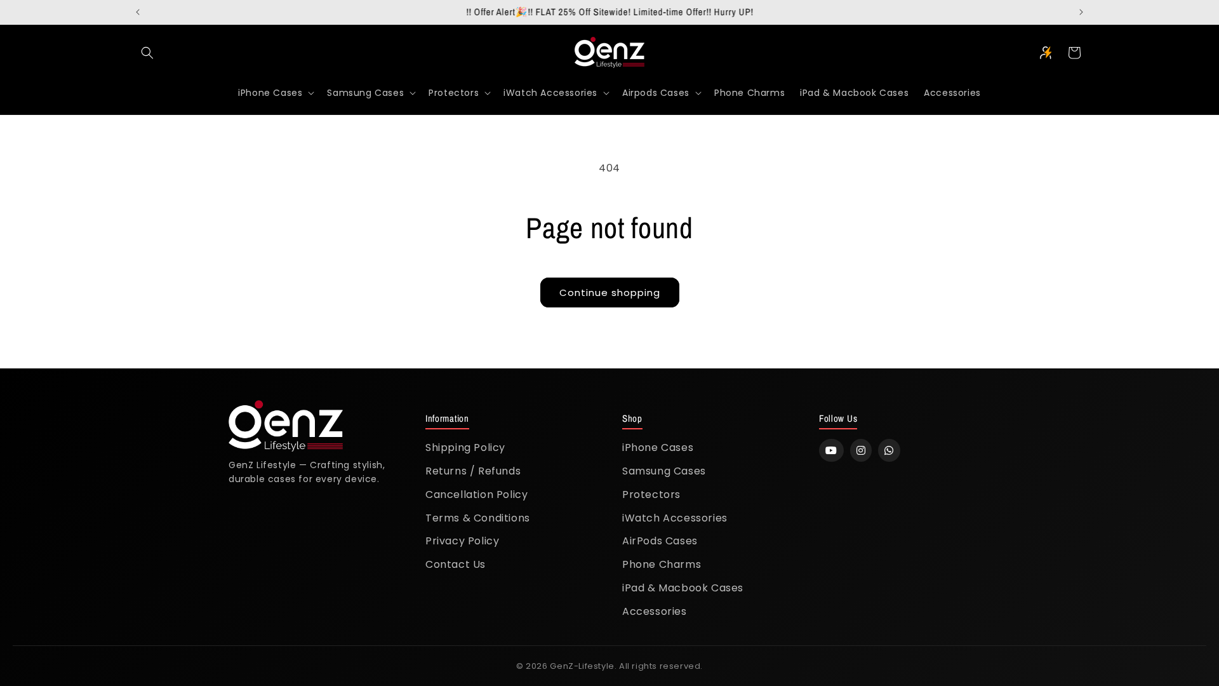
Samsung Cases (664, 471)
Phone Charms (661, 564)
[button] (147, 53)
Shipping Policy (465, 447)
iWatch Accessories (675, 518)
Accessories (654, 611)
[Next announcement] (1081, 12)
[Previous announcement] (138, 12)
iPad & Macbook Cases (682, 588)
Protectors (651, 494)
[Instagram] (861, 450)
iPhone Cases (657, 447)
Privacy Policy (462, 541)
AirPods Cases (660, 541)
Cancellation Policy (476, 494)
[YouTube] (831, 450)
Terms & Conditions (477, 518)
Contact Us (455, 564)
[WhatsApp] (889, 450)
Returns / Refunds (473, 471)
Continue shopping (609, 292)
